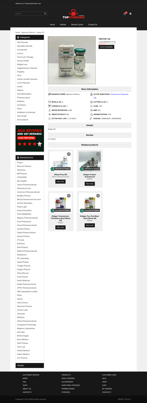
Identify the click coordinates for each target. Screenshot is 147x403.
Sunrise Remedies (24, 203)
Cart (104, 385)
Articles (63, 25)
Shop (25, 385)
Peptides (20, 72)
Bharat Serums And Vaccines (29, 199)
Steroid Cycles (77, 25)
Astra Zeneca (22, 303)
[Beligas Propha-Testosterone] (90, 161)
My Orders (107, 389)
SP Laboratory (23, 258)
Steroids (66, 392)
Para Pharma (22, 277)
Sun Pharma (22, 358)
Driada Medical (23, 351)
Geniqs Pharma (23, 229)
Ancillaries (21, 105)
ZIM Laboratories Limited (27, 292)
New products (22, 120)
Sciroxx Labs (22, 310)
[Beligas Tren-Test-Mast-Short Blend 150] (90, 203)
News (25, 378)
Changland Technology (26, 325)
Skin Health (22, 116)
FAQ (24, 382)
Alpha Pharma (23, 262)
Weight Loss (22, 64)
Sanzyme (21, 314)
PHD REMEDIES (24, 214)
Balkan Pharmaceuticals (27, 251)
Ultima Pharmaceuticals (27, 321)
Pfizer (19, 295)
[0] (125, 13)
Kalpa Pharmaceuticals (26, 284)
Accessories (22, 50)
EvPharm (21, 244)
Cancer (20, 53)
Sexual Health (23, 61)
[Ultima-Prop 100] (60, 161)
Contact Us (92, 25)
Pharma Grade (68, 389)
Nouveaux (21, 170)
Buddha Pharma (23, 196)
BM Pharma (22, 174)
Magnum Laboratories (26, 328)
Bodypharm (22, 255)
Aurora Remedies (24, 210)
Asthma (20, 90)
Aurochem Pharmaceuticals (28, 192)
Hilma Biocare (23, 273)
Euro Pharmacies (24, 222)
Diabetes (20, 101)
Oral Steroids (22, 42)
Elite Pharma (22, 247)
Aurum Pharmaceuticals (27, 225)
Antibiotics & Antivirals (26, 112)
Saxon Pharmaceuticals (27, 185)
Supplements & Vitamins (27, 68)
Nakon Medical (23, 354)
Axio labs (21, 332)
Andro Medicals (23, 280)
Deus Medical (22, 339)
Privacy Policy (124, 399)
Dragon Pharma (23, 269)
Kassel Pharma (23, 236)
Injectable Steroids (24, 46)
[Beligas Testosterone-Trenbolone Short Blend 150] (60, 203)
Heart (19, 109)
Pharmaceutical (23, 98)
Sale (104, 378)
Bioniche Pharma (24, 166)
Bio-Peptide (22, 181)
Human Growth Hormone (27, 79)
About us (27, 389)
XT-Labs (20, 240)
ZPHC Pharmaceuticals (26, 288)
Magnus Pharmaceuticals (27, 218)
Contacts (27, 392)
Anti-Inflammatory (24, 94)
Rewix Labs (22, 207)
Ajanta (19, 299)
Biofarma (20, 317)
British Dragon (23, 336)
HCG (19, 75)
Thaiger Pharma (23, 266)
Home (52, 25)
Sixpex (20, 163)
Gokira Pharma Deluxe (26, 233)
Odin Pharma (22, 343)
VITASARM (22, 177)
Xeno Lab (21, 347)
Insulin (20, 87)
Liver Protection (23, 83)
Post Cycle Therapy (25, 57)
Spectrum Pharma (24, 306)
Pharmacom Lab (24, 188)
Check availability (106, 47)
